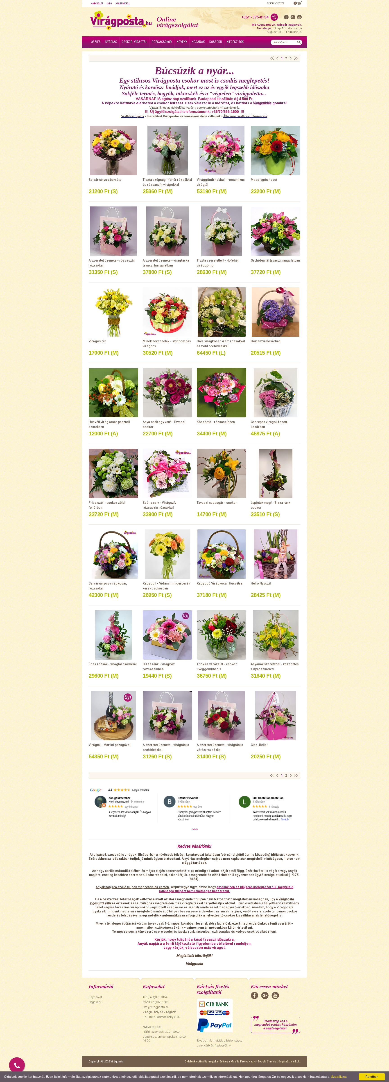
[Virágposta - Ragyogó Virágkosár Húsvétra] (221, 554)
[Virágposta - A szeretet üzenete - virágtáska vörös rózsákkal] (221, 715)
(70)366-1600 (160, 1002)
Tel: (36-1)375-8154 (155, 997)
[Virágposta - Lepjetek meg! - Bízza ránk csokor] (275, 473)
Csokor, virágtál (134, 42)
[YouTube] (299, 18)
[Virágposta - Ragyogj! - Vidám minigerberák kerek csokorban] (167, 554)
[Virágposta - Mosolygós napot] (275, 150)
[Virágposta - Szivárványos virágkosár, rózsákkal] (113, 554)
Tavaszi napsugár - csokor (217, 502)
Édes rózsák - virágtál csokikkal (113, 664)
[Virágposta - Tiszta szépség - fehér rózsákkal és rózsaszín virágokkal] (167, 150)
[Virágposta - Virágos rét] (113, 312)
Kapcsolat (97, 3)
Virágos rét (97, 341)
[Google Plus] (292, 18)
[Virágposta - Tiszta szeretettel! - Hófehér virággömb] (221, 231)
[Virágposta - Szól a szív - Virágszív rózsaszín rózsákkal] (167, 473)
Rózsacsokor (162, 42)
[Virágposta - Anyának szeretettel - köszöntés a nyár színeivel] (275, 635)
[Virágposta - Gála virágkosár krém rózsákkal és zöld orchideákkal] (221, 312)
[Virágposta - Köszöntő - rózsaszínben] (221, 392)
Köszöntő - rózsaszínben (216, 422)
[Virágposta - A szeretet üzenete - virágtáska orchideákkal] (167, 715)
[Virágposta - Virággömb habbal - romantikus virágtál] (221, 150)
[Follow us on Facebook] (286, 18)
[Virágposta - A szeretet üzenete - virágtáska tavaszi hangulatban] (167, 231)
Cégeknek (95, 1002)
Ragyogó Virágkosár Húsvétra (219, 583)
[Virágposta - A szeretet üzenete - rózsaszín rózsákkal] (113, 231)
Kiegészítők (235, 42)
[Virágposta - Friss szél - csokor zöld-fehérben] (113, 473)
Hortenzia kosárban (266, 341)
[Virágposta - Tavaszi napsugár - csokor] (221, 473)
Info (109, 3)
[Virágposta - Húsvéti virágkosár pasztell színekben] (113, 392)
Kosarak (198, 42)
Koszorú (215, 42)
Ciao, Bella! (259, 745)
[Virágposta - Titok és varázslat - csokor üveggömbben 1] (221, 635)
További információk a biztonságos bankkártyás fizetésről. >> (219, 1043)
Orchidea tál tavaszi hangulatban (275, 260)
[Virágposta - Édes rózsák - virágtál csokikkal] (113, 635)
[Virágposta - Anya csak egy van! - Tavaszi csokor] (167, 392)
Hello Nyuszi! (261, 583)
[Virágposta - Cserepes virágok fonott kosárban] (275, 392)
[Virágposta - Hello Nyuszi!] (275, 554)
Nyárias (111, 42)
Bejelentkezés (275, 3)
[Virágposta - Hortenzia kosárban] (275, 312)
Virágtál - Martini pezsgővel (109, 745)
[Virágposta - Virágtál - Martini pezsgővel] (113, 715)
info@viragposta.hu (156, 1007)
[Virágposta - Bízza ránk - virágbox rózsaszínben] (167, 635)
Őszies (96, 42)
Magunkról (123, 3)
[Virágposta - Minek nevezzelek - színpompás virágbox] (167, 312)
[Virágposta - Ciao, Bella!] (275, 715)
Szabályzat (339, 1076)
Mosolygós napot (264, 179)
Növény (182, 42)
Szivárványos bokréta (105, 179)
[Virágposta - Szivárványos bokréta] (113, 150)
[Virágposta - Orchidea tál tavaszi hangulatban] (275, 231)
